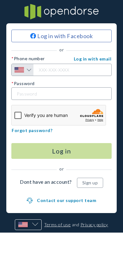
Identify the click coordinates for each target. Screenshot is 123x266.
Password (24, 83)
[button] (92, 59)
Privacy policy (94, 224)
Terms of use (57, 224)
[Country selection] (22, 70)
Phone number (29, 58)
